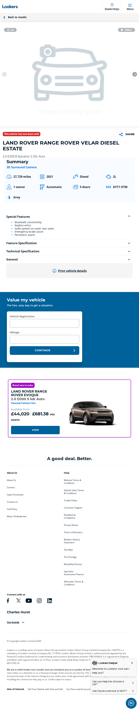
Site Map (68, 549)
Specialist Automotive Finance (74, 573)
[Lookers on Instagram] (38, 600)
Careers (11, 487)
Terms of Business (73, 532)
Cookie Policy (70, 500)
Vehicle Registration (22, 316)
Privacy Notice (71, 525)
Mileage (14, 332)
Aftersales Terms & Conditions (73, 583)
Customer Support (73, 507)
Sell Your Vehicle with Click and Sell (45, 689)
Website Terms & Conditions (72, 482)
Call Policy (12, 509)
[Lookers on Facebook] (7, 600)
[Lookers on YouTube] (28, 600)
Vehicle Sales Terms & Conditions (74, 492)
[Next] (134, 74)
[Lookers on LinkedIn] (49, 600)
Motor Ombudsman (17, 516)
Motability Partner (73, 564)
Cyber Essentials (15, 494)
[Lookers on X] (18, 600)
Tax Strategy (70, 557)
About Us (11, 480)
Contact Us (12, 502)
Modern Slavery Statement (72, 541)
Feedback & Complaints (70, 516)
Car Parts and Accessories (79, 689)
